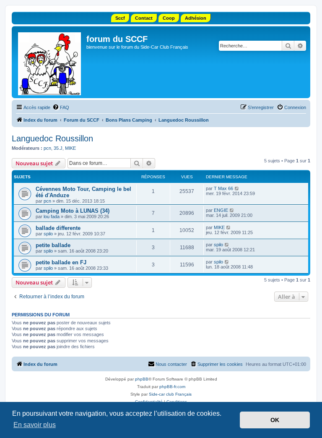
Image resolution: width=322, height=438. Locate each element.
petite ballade (53, 245)
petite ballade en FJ (61, 262)
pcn (47, 148)
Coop (169, 18)
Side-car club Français (170, 394)
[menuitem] (60, 107)
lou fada (52, 216)
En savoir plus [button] (34, 424)
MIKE (70, 148)
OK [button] (274, 420)
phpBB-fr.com (172, 386)
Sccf (120, 18)
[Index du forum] (50, 62)
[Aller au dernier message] (237, 188)
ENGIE (221, 210)
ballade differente (58, 228)
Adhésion (195, 18)
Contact (144, 18)
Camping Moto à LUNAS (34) (72, 211)
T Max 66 (223, 188)
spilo (48, 233)
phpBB (141, 379)
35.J (58, 148)
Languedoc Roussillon (52, 138)
